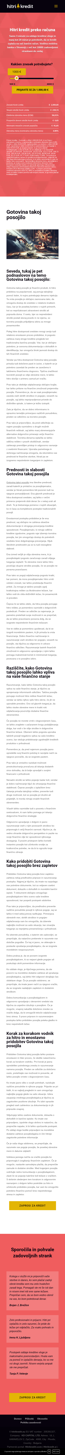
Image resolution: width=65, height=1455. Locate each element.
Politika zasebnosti (31, 1422)
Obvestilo (42, 1418)
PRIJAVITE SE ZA (32, 89)
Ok (49, 1451)
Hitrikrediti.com (33, 1447)
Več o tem (56, 1451)
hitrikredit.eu (18, 1431)
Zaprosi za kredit (32, 1205)
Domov (18, 1418)
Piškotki (29, 1418)
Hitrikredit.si (50, 1447)
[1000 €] (17, 78)
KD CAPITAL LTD (31, 1435)
